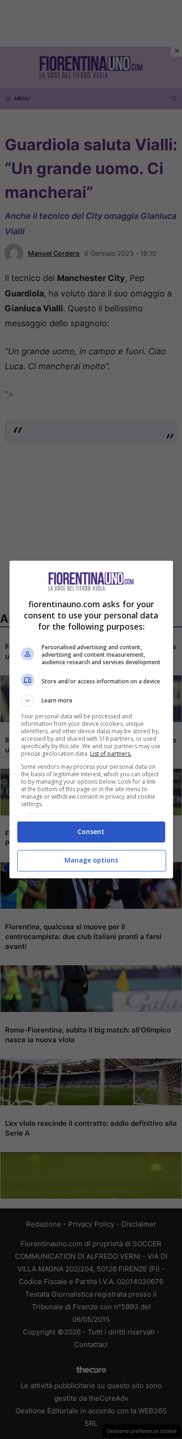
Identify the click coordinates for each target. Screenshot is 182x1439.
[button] (91, 700)
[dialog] (91, 719)
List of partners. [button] (111, 754)
